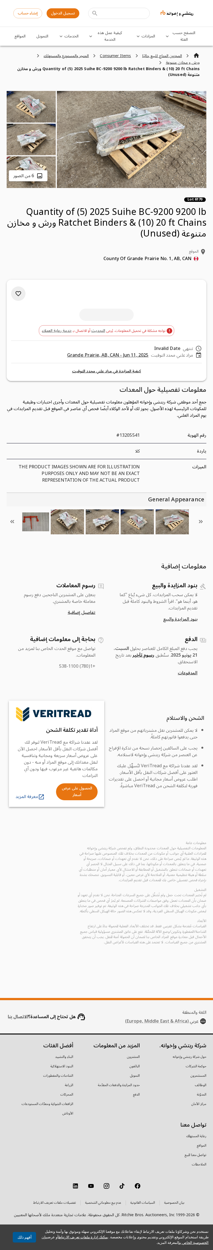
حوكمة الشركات (196, 1066)
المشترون (133, 1057)
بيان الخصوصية (174, 1202)
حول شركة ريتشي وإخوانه (189, 1057)
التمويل (42, 36)
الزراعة (69, 1085)
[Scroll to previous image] (200, 521)
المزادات (148, 36)
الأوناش (67, 1113)
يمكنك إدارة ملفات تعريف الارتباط (83, 1237)
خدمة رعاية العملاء (57, 331)
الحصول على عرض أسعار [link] (77, 791)
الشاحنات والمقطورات (58, 1075)
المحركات (66, 1094)
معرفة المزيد (27, 796)
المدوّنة (201, 1094)
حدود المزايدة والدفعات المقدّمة (119, 1085)
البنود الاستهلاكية (61, 1066)
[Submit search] (95, 13)
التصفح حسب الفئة (184, 36)
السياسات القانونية (142, 1202)
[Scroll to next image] (12, 521)
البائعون (135, 1066)
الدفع (136, 1094)
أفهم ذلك (24, 1237)
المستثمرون (198, 1075)
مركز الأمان (198, 1104)
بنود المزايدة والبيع (180, 619)
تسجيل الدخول (63, 13)
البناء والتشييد (64, 1057)
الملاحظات (199, 1164)
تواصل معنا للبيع (195, 1155)
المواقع (20, 36)
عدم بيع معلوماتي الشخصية (103, 1202)
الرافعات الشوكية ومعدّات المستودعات (47, 1104)
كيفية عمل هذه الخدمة (110, 36)
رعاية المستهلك (196, 1136)
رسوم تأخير (143, 655)
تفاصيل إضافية (81, 612)
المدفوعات (187, 673)
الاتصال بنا (18, 1017)
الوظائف (200, 1085)
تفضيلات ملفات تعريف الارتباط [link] (54, 1202)
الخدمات (71, 36)
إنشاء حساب (28, 13)
